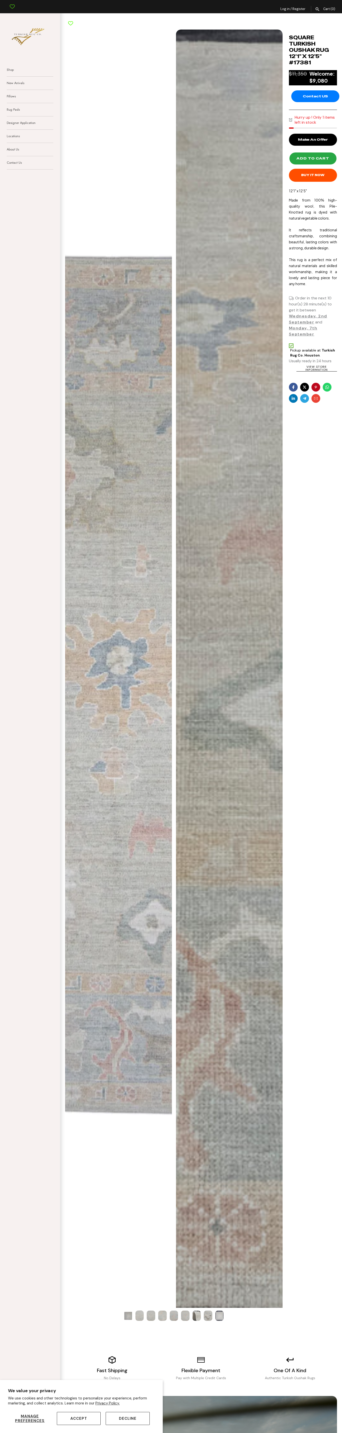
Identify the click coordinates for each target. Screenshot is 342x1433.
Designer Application (21, 122)
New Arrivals (15, 83)
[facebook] (293, 387)
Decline (127, 1418)
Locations (13, 136)
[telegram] (304, 398)
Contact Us (14, 162)
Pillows (11, 96)
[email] (315, 398)
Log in (285, 9)
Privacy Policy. (107, 1403)
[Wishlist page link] (12, 2)
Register (298, 9)
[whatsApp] (327, 387)
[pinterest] (315, 387)
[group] (128, 1315)
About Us (13, 149)
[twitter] (304, 387)
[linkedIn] (293, 398)
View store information (316, 368)
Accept (78, 1418)
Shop (10, 69)
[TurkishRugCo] (30, 35)
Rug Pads (13, 109)
